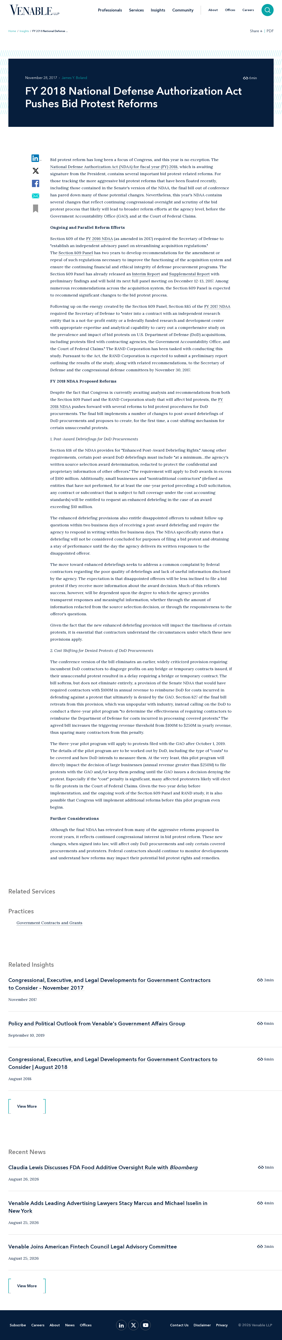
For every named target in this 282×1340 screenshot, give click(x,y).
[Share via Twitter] (35, 171)
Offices (230, 10)
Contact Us (179, 1325)
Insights (158, 10)
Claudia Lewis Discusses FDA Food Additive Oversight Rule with (102, 1167)
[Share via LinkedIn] (35, 158)
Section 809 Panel (76, 252)
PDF (270, 31)
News (69, 1325)
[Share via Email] (35, 196)
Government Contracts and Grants (49, 922)
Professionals (110, 10)
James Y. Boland (74, 78)
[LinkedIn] (121, 1325)
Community (182, 10)
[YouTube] (145, 1325)
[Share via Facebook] (35, 183)
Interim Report (146, 273)
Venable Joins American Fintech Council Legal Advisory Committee (92, 1246)
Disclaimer (202, 1325)
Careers (248, 10)
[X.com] (133, 1325)
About (213, 10)
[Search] (268, 10)
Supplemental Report (189, 273)
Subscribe (18, 1325)
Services (136, 10)
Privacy (222, 1325)
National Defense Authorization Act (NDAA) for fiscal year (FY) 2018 (114, 166)
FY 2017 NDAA (217, 306)
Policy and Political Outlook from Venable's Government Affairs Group (96, 1023)
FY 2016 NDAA (99, 238)
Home (12, 31)
